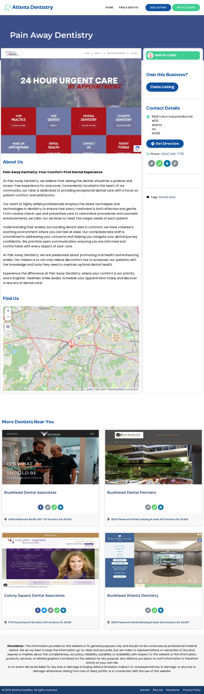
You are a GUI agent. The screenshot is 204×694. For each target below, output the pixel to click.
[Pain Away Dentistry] (71, 344)
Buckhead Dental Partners (131, 492)
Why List (158, 690)
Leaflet (89, 389)
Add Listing (158, 7)
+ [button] (8, 310)
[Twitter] (44, 610)
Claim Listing (162, 87)
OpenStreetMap (116, 389)
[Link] (151, 163)
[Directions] (167, 163)
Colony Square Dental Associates (34, 595)
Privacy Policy (191, 690)
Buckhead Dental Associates (30, 492)
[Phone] (159, 163)
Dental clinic (166, 55)
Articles (145, 690)
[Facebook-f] (40, 507)
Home (109, 7)
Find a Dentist (129, 7)
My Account (186, 7)
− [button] (8, 316)
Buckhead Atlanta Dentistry (132, 595)
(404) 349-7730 (172, 154)
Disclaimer (173, 690)
